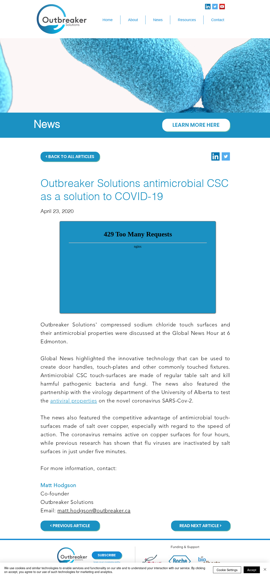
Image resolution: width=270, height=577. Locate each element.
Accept (251, 570)
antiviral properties (73, 400)
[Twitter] (215, 6)
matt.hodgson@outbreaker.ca (94, 510)
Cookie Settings (227, 570)
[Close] (264, 570)
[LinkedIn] (208, 6)
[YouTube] (222, 6)
